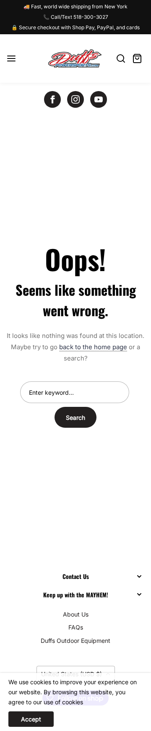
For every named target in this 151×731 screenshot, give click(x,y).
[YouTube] (98, 99)
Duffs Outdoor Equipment (75, 640)
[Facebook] (52, 99)
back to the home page (93, 347)
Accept (31, 719)
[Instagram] (75, 99)
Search (75, 417)
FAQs (75, 627)
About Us (76, 614)
